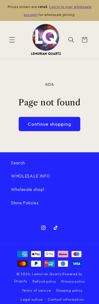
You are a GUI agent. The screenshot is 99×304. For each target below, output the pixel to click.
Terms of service (36, 290)
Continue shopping (50, 124)
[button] (12, 39)
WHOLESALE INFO (30, 176)
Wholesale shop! (27, 189)
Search (18, 162)
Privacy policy (73, 281)
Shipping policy (69, 290)
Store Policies (24, 203)
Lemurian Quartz (47, 274)
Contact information (66, 299)
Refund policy (44, 281)
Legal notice (31, 299)
